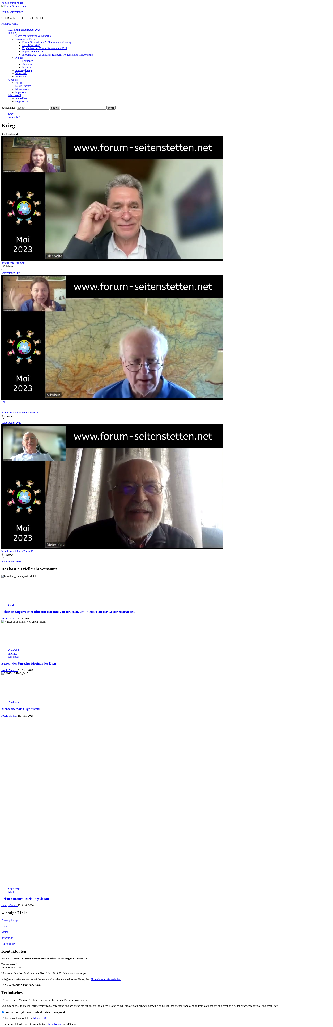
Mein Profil (14, 95)
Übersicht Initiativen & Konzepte (33, 35)
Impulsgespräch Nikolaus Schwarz (20, 412)
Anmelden (21, 98)
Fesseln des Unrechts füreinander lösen (28, 663)
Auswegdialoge (23, 70)
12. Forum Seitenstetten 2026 (24, 29)
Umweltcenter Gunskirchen (106, 979)
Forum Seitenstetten (12, 11)
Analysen (27, 64)
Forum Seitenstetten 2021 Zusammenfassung (46, 42)
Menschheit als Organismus (20, 709)
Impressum (21, 92)
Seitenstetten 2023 (11, 272)
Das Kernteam (23, 85)
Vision (18, 82)
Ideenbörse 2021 (31, 45)
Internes (26, 67)
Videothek (21, 73)
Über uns (13, 79)
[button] (9, 23)
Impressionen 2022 (32, 51)
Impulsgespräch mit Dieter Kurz (18, 551)
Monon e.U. (40, 1018)
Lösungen (27, 60)
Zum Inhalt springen (12, 2)
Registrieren (21, 101)
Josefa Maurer (9, 618)
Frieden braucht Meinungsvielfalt (25, 899)
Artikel (19, 57)
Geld (11, 605)
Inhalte (12, 32)
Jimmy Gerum (9, 905)
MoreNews (54, 1023)
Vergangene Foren (25, 39)
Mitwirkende (22, 89)
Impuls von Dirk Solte (13, 262)
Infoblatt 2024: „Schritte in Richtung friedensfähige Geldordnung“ (58, 54)
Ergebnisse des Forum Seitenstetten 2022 (44, 48)
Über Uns (6, 926)
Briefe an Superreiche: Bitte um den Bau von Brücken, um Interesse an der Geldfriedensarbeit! (68, 612)
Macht (11, 892)
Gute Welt (13, 650)
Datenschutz (8, 943)
